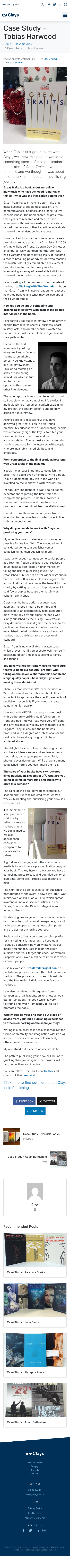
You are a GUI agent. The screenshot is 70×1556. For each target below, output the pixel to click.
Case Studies (15, 62)
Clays (35, 1204)
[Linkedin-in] (60, 4)
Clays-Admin (50, 58)
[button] (65, 15)
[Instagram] (65, 4)
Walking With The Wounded (37, 286)
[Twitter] (54, 4)
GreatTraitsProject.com (42, 968)
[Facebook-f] (49, 4)
